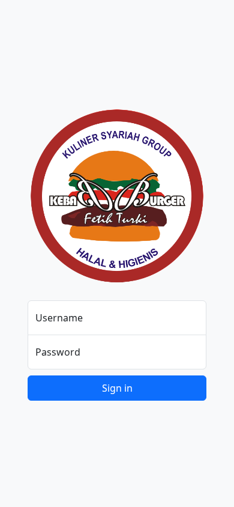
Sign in (117, 388)
